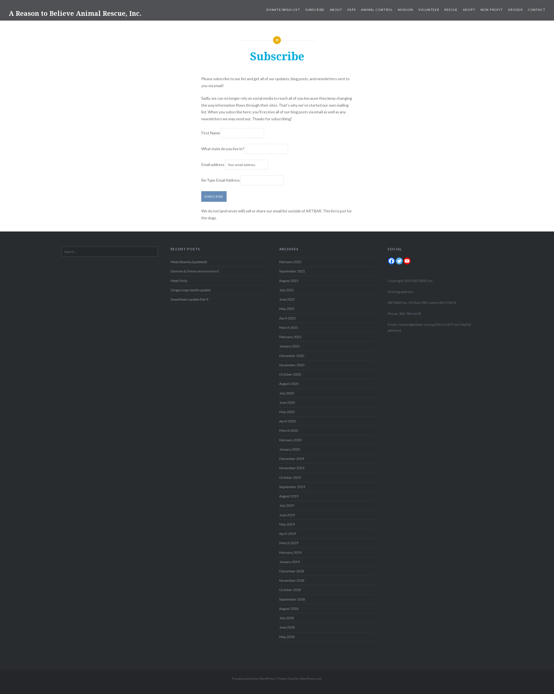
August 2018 (288, 608)
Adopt (469, 9)
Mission (405, 9)
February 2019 (290, 552)
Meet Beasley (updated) (189, 262)
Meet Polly (179, 281)
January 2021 (289, 346)
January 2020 (289, 449)
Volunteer (428, 9)
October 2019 (290, 477)
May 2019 (287, 524)
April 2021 (287, 318)
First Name (210, 132)
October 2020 (290, 374)
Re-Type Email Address (220, 180)
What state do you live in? (222, 148)
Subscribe (315, 9)
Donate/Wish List (283, 9)
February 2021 (290, 337)
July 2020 (286, 393)
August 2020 (288, 383)
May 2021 (287, 308)
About (336, 9)
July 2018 (286, 618)
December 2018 (291, 571)
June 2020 (287, 402)
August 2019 (288, 496)
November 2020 (291, 365)
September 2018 (292, 599)
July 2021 (286, 290)
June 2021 (287, 299)
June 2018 (287, 627)
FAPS (352, 9)
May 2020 (287, 412)
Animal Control (377, 9)
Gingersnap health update (191, 290)
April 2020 (287, 421)
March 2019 (288, 543)
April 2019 (287, 533)
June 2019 (287, 515)
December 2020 (291, 356)
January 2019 (289, 562)
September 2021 (292, 271)
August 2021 (288, 281)
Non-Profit (492, 9)
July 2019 (286, 505)
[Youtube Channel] (407, 260)
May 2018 (287, 637)
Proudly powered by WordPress (253, 678)
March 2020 (288, 430)
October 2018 (290, 590)
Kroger (515, 9)
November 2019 (291, 468)
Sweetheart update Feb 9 (189, 299)
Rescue (450, 9)
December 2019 (291, 458)
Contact (536, 9)
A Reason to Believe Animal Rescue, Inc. (75, 13)
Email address (213, 164)
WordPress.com (311, 678)
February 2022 (290, 262)
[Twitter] (399, 260)
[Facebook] (391, 260)
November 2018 (291, 580)
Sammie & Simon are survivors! (195, 271)
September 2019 (292, 487)
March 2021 (288, 327)
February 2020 (290, 440)
